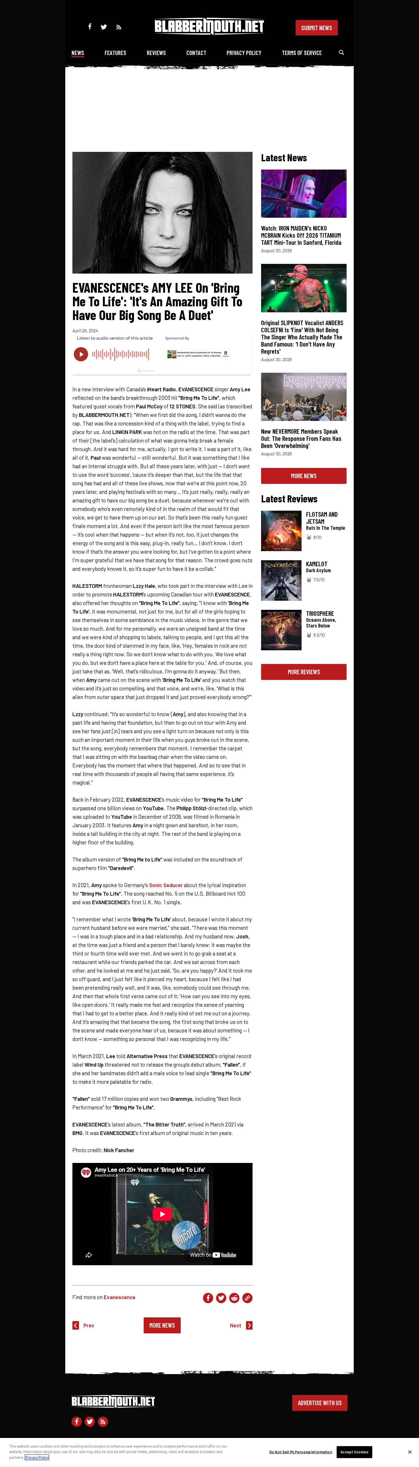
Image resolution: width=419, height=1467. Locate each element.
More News (162, 1325)
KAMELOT (317, 564)
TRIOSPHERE (320, 613)
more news (304, 475)
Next (235, 1325)
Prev (89, 1325)
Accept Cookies (354, 1452)
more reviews (304, 671)
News (78, 52)
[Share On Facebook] (208, 1298)
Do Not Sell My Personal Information (300, 1452)
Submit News (316, 27)
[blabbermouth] (209, 33)
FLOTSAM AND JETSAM (322, 517)
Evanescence (119, 1297)
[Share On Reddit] (234, 1298)
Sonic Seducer (166, 885)
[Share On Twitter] (221, 1298)
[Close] (410, 1452)
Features (115, 52)
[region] (209, 1452)
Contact (196, 52)
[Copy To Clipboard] (247, 1298)
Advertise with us (320, 1402)
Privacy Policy (244, 52)
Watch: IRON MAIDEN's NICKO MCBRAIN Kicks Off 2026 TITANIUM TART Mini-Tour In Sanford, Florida (301, 235)
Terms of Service (302, 52)
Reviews (156, 52)
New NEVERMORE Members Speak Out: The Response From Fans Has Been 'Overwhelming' (301, 438)
